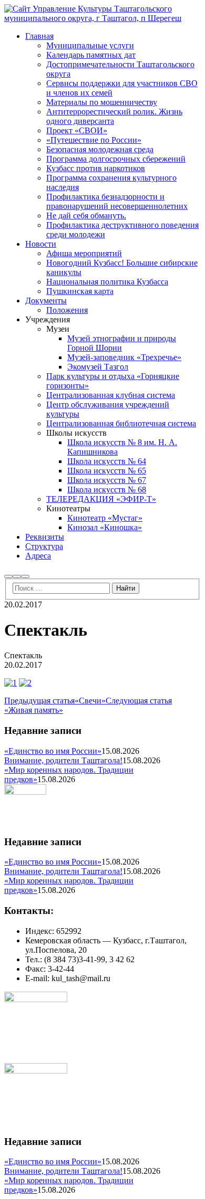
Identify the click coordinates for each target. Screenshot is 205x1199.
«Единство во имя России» (52, 750)
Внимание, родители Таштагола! (63, 760)
